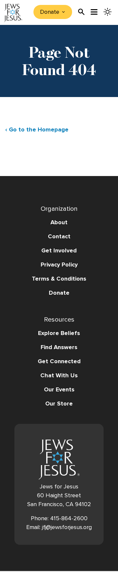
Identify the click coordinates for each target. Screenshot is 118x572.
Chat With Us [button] (59, 375)
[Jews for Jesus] (59, 460)
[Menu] (94, 12)
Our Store (59, 403)
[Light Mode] (107, 12)
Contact (59, 236)
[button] (59, 285)
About (59, 222)
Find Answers (59, 347)
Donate (59, 292)
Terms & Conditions (59, 278)
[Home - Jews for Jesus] (13, 13)
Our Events (59, 389)
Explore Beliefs (59, 333)
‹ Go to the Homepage (37, 129)
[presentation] (81, 12)
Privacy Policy (59, 264)
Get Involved (59, 250)
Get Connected (59, 361)
